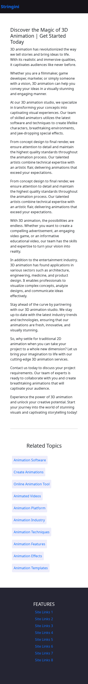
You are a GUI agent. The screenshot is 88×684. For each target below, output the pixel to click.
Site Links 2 (44, 619)
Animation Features (29, 544)
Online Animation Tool (32, 484)
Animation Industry (29, 520)
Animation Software (30, 460)
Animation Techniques (32, 532)
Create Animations (29, 472)
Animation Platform (29, 508)
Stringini (10, 6)
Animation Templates (31, 568)
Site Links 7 (44, 653)
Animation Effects (28, 556)
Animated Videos (27, 496)
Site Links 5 (44, 639)
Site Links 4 (44, 632)
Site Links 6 (44, 646)
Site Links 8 (44, 660)
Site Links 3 (44, 625)
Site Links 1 (44, 612)
